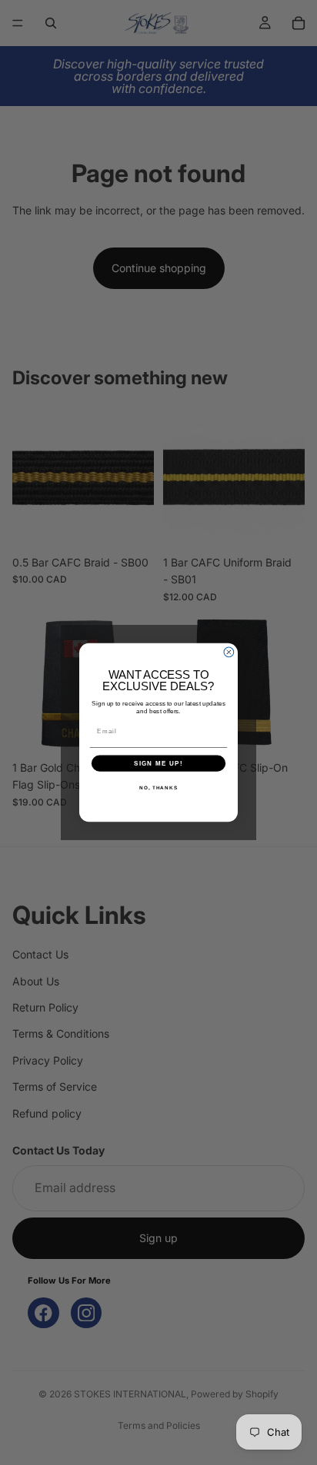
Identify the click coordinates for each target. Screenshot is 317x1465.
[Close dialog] (229, 652)
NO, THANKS (158, 787)
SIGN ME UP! (158, 763)
